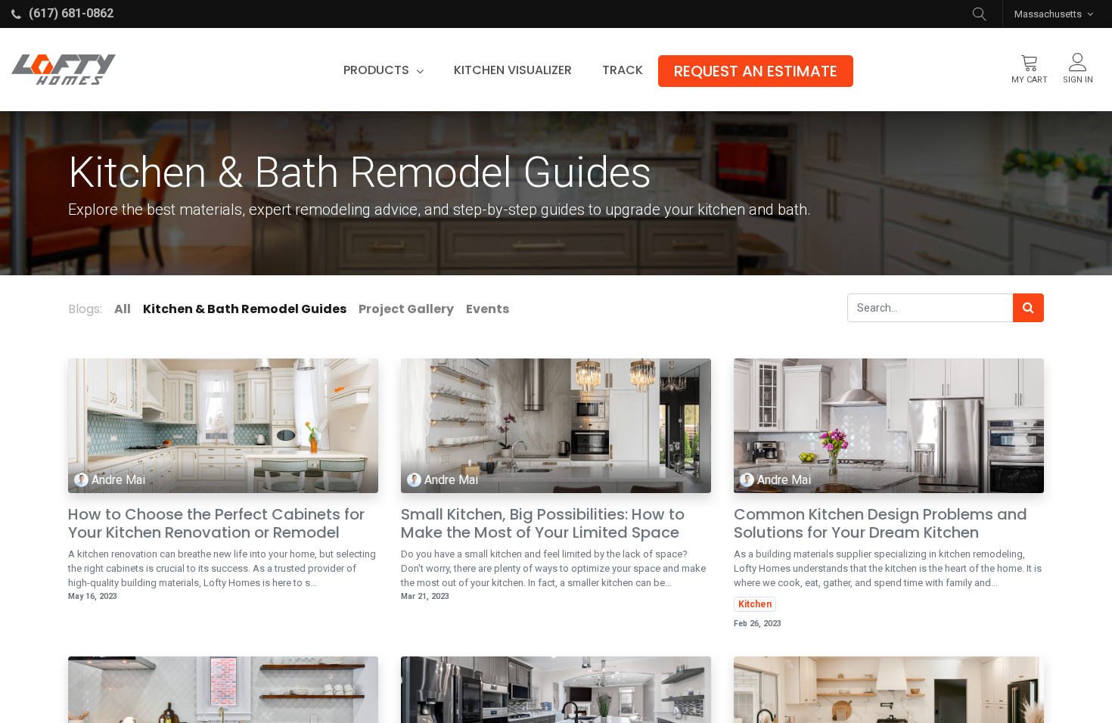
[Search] (1028, 307)
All (122, 309)
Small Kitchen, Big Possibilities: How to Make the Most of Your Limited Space (543, 523)
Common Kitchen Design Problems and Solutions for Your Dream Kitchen (880, 523)
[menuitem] (513, 70)
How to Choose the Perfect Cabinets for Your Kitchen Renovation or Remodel (216, 523)
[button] (979, 14)
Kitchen (755, 604)
